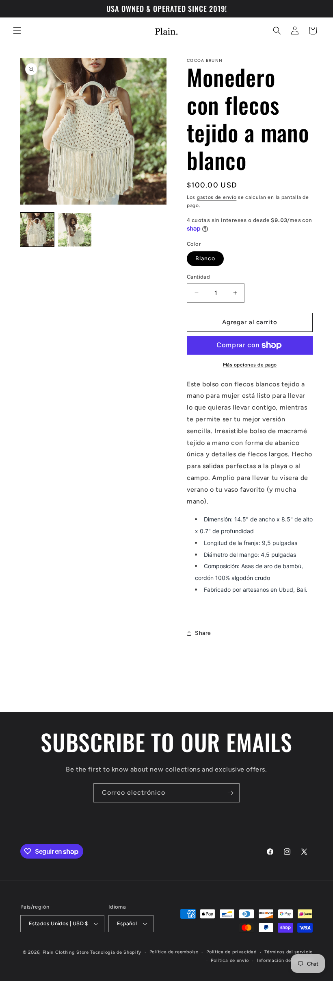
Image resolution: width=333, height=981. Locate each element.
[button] (17, 30)
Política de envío (230, 960)
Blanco (205, 258)
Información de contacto (285, 960)
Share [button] (203, 633)
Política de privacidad (231, 952)
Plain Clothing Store (66, 952)
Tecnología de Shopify (115, 952)
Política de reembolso (174, 952)
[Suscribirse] (230, 792)
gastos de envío (217, 197)
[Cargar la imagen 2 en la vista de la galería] (75, 229)
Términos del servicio (288, 952)
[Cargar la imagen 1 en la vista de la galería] (37, 229)
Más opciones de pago (250, 365)
